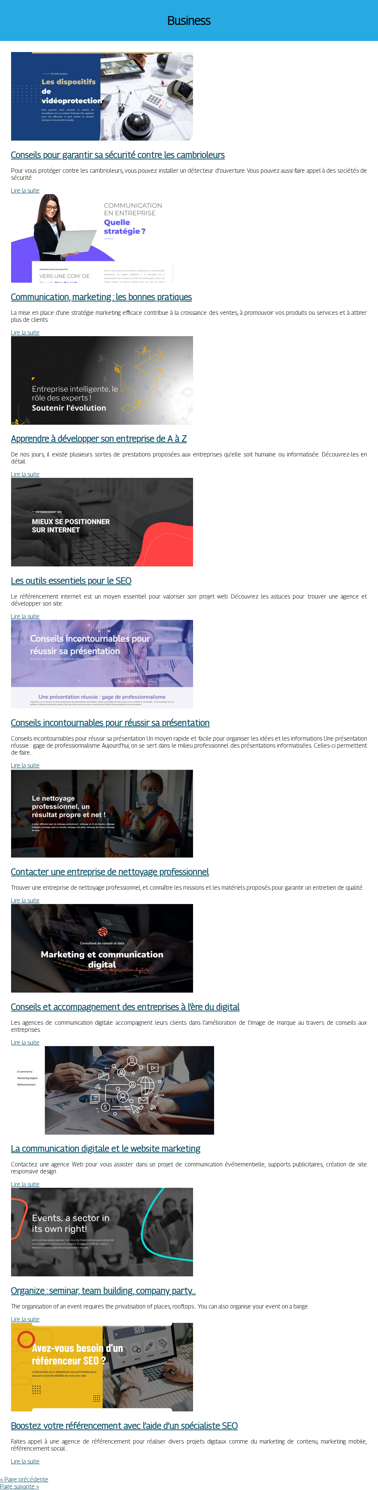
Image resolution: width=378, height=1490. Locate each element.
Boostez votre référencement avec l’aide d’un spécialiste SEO (124, 1425)
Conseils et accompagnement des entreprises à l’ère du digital (125, 1006)
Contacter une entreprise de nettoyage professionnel (110, 871)
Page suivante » (19, 1486)
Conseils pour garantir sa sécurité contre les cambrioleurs (118, 154)
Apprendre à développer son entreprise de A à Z (99, 438)
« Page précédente (24, 1479)
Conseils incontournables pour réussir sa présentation (110, 722)
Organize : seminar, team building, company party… (103, 1290)
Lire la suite (25, 190)
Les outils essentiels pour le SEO (71, 580)
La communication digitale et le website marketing (105, 1148)
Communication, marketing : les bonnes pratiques (101, 297)
